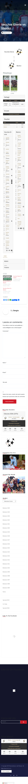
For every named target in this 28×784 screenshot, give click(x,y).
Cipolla (7, 149)
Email (4, 372)
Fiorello (7, 238)
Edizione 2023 (6, 516)
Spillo (19, 209)
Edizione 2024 (6, 512)
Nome (4, 362)
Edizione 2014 (6, 552)
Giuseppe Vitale (7, 180)
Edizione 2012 (6, 560)
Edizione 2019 (6, 532)
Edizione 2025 (6, 508)
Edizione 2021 (6, 524)
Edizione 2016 (6, 544)
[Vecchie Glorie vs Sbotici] (7, 277)
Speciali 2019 (6, 600)
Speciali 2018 (6, 608)
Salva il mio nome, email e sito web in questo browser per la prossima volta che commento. (14, 395)
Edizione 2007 (6, 579)
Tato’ (19, 218)
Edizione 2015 (6, 548)
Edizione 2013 (6, 556)
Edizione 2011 (6, 564)
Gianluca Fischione (7, 168)
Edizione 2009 (6, 571)
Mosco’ (7, 191)
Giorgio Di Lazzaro (19, 176)
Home (4, 591)
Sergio (16, 310)
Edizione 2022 (6, 520)
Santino (7, 196)
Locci (19, 185)
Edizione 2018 (6, 536)
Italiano (5, 783)
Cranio (7, 152)
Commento (6, 331)
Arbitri (5, 256)
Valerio (7, 210)
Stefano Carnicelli (7, 206)
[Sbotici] (5, 418)
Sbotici (5, 127)
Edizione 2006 (6, 583)
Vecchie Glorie (7, 124)
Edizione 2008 (6, 575)
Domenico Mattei (19, 165)
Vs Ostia (5, 604)
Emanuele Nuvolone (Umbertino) (7, 243)
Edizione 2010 (6, 567)
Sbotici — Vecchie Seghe (14, 417)
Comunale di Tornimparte (14, 114)
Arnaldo (7, 137)
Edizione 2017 (6, 540)
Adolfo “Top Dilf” (19, 137)
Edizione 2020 (6, 528)
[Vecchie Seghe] (22, 418)
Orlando (19, 202)
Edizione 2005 (6, 587)
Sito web (5, 382)
